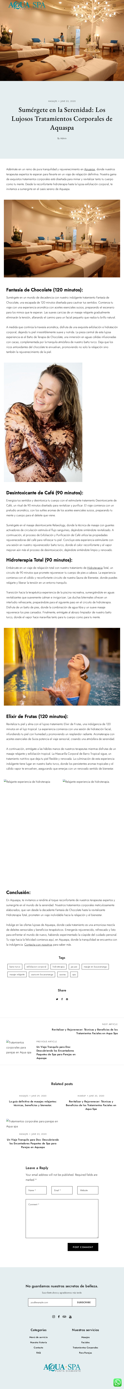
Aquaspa (89, 169)
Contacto (38, 1347)
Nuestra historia (38, 1342)
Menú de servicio (38, 1337)
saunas (62, 974)
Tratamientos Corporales (85, 1347)
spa (74, 974)
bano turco (15, 966)
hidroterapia (58, 966)
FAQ (38, 1352)
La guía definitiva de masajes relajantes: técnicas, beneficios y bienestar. (33, 1103)
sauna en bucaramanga (42, 974)
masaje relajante (17, 974)
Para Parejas (85, 1352)
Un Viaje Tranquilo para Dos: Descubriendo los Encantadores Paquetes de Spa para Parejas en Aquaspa (33, 1143)
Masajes (85, 1337)
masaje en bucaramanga (95, 966)
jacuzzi (74, 966)
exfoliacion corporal (36, 966)
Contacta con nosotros (38, 945)
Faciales (85, 1342)
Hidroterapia (95, 568)
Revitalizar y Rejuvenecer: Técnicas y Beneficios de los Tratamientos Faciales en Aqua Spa (91, 1105)
